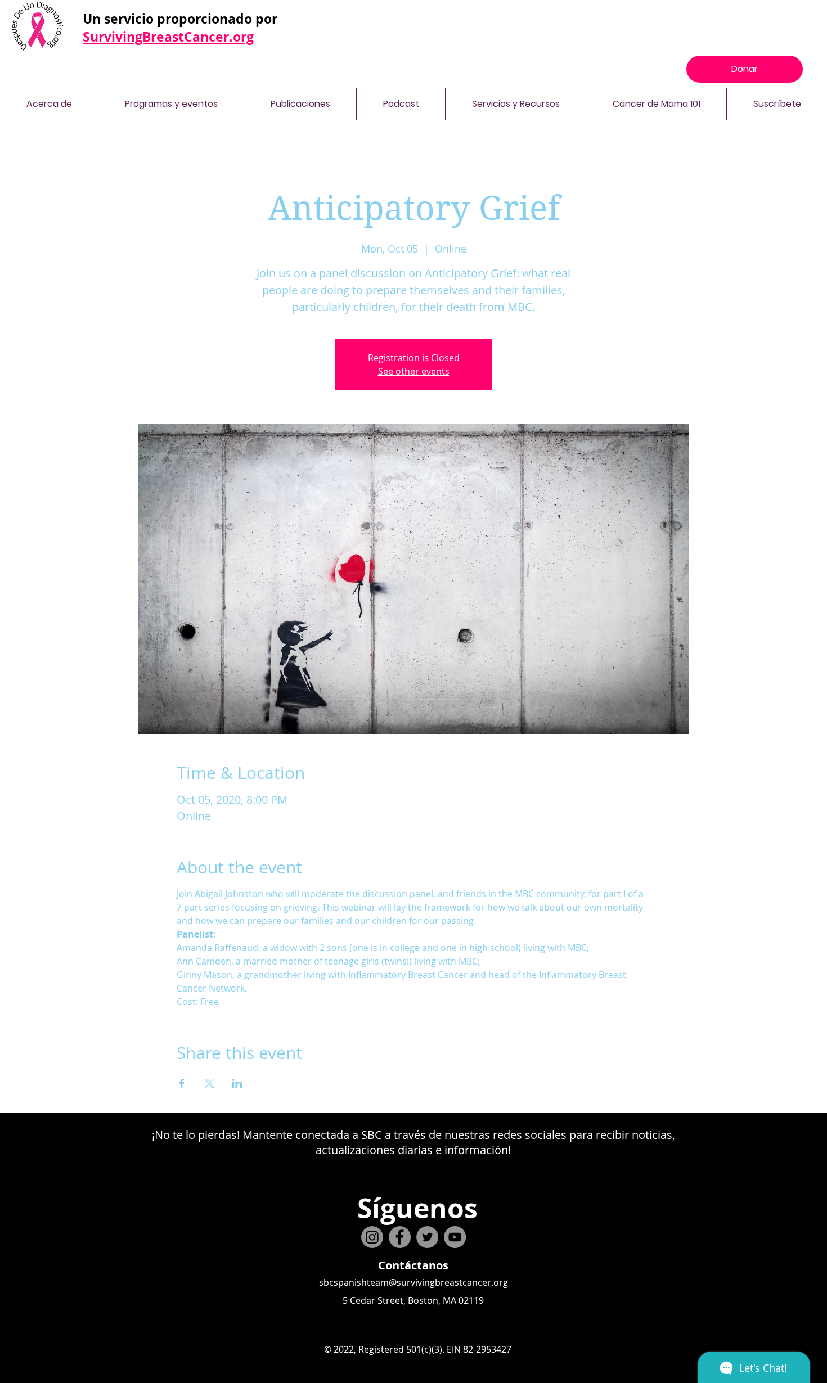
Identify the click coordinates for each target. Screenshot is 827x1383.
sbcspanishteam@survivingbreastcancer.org (413, 1282)
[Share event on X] (209, 1083)
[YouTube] (455, 1237)
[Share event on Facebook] (182, 1083)
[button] (49, 104)
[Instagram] (372, 1237)
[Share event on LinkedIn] (237, 1083)
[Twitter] (427, 1237)
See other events (414, 371)
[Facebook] (400, 1237)
